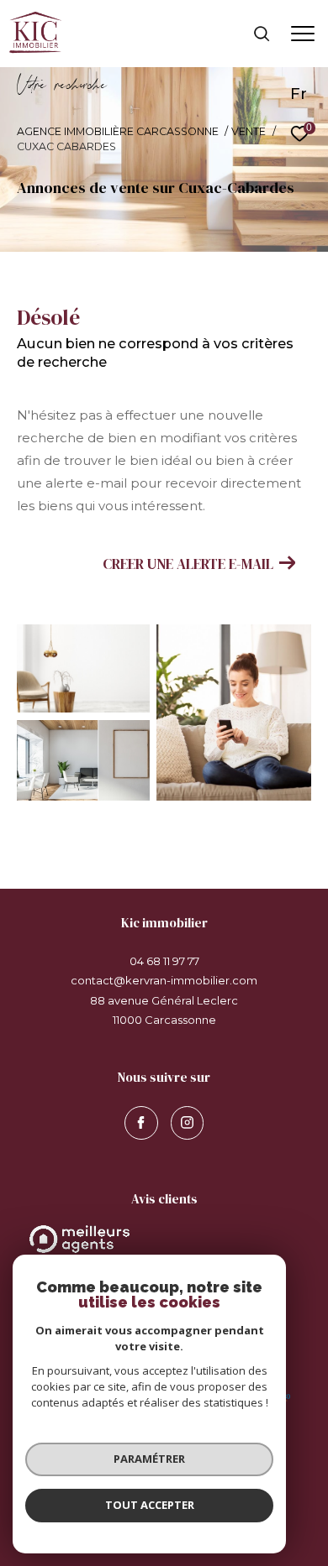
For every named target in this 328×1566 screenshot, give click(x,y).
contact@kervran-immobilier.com (164, 980)
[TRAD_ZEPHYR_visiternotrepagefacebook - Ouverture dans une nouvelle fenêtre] (141, 1123)
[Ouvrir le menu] (302, 33)
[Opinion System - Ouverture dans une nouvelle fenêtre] (164, 1239)
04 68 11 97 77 (164, 961)
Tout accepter (149, 1504)
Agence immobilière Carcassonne (118, 131)
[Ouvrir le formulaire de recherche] (261, 33)
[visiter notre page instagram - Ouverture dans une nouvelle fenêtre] (187, 1123)
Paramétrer (149, 1458)
